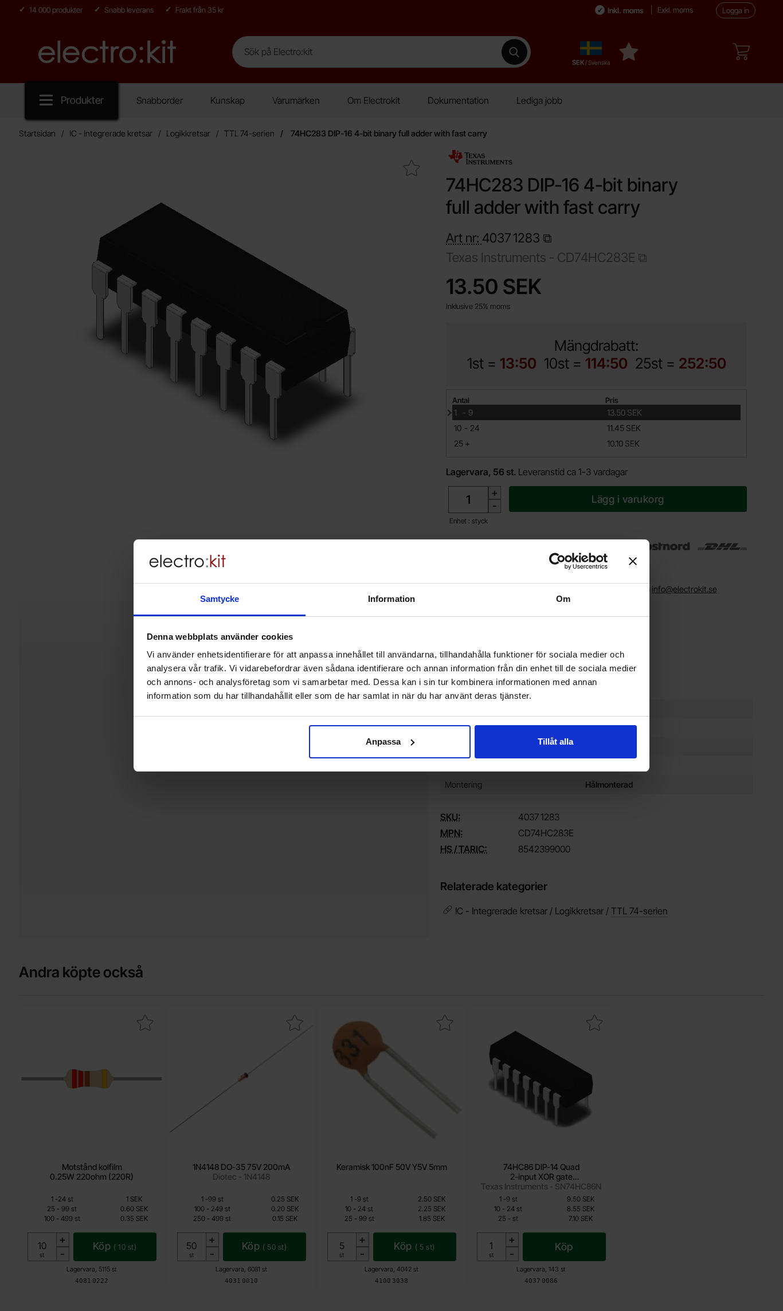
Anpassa (383, 741)
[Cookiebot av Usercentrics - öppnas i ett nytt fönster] (557, 561)
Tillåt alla (555, 741)
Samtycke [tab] (220, 599)
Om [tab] (563, 599)
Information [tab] (391, 599)
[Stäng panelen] (633, 561)
